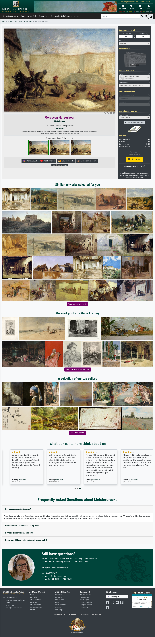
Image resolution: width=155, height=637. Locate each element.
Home (3, 21)
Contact (76, 16)
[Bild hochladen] (151, 16)
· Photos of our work (60, 605)
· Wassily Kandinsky (86, 602)
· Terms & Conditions (35, 600)
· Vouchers (58, 607)
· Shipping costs (59, 600)
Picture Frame (44, 16)
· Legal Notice (33, 597)
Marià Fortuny (28, 21)
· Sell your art (58, 597)
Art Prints (9, 16)
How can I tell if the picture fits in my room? (22, 525)
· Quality (57, 602)
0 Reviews (64, 165)
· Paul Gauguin (84, 600)
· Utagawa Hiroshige (86, 605)
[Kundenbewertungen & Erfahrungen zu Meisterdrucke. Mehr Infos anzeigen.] (142, 599)
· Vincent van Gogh (85, 594)
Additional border (123, 41)
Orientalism (18, 21)
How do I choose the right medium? (19, 533)
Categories (25, 16)
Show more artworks (77, 433)
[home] (3, 16)
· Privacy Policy (33, 602)
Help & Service (66, 16)
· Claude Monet (84, 597)
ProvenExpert (18, 480)
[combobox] (134, 43)
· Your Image (58, 594)
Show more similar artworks (77, 304)
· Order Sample (59, 610)
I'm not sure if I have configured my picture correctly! (26, 540)
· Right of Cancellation (35, 605)
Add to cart (135, 159)
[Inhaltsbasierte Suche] (146, 16)
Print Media (55, 16)
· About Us (32, 610)
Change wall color (67, 161)
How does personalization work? (18, 509)
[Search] (142, 16)
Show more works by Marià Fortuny (77, 369)
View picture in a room (88, 161)
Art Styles (33, 16)
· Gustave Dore (84, 607)
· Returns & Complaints (35, 607)
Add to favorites (49, 161)
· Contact (31, 594)
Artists (16, 16)
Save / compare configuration (135, 122)
